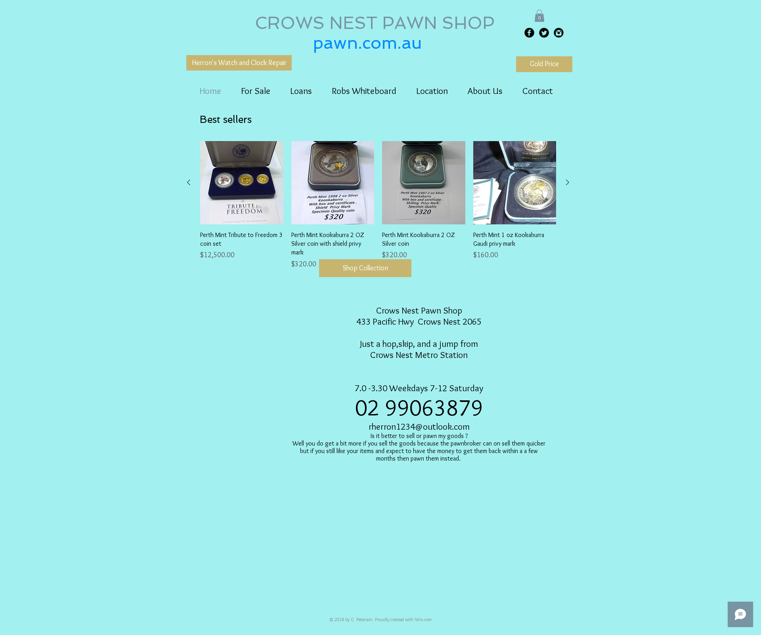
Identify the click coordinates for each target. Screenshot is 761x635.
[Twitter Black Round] (544, 33)
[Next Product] (567, 182)
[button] (539, 16)
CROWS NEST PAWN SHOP (377, 23)
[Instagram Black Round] (559, 33)
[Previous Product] (188, 182)
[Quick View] (241, 182)
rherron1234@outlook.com (419, 426)
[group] (378, 205)
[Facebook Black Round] (529, 33)
